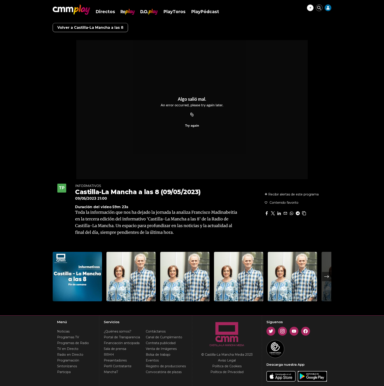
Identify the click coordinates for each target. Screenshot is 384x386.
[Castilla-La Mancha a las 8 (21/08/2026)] (131, 276)
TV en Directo (67, 349)
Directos (105, 11)
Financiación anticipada (122, 343)
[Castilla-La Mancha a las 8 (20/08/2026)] (185, 276)
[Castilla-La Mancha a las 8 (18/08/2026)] (292, 276)
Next (326, 276)
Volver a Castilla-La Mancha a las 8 (90, 27)
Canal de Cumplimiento (164, 337)
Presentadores (115, 360)
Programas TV (68, 337)
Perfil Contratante (118, 366)
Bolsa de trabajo (158, 355)
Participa (64, 372)
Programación (68, 360)
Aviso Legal (227, 360)
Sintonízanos (67, 366)
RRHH (109, 355)
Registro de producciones (166, 366)
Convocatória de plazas (164, 372)
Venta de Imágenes (161, 349)
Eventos (152, 360)
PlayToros (174, 11)
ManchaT (111, 372)
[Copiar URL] (192, 114)
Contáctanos (156, 331)
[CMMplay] (71, 9)
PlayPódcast (205, 11)
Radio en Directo (70, 355)
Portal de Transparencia (122, 337)
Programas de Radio (73, 343)
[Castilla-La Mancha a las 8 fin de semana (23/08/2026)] (77, 276)
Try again (192, 125)
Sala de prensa (115, 349)
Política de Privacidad (227, 372)
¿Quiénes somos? (117, 331)
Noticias (63, 331)
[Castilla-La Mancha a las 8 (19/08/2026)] (238, 276)
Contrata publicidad (161, 343)
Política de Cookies (227, 366)
